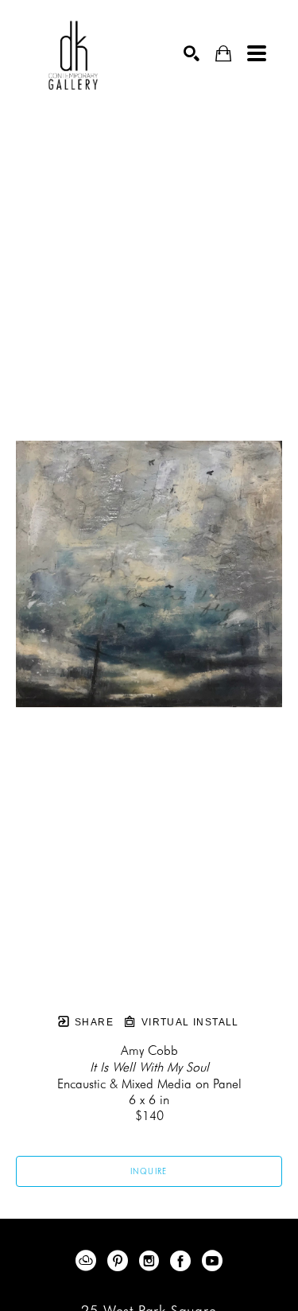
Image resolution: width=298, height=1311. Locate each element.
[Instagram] (151, 1261)
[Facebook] (183, 1261)
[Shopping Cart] (223, 54)
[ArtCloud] (88, 1261)
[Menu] (256, 53)
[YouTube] (212, 1261)
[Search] (191, 53)
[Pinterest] (120, 1261)
